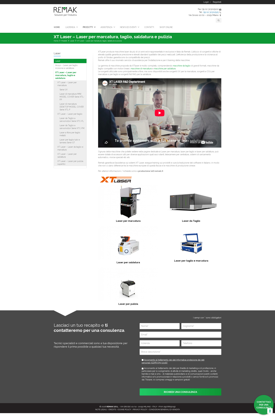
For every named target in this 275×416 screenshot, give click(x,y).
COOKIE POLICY (124, 409)
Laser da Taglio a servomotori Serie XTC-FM (72, 126)
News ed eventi (128, 27)
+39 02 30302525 (211, 12)
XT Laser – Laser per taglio (69, 114)
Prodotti (64, 41)
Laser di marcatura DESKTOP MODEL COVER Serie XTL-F (72, 107)
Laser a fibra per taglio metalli (70, 134)
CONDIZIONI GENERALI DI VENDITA (164, 409)
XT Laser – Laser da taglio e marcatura (70, 148)
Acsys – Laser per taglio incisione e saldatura (66, 66)
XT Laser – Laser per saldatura (67, 155)
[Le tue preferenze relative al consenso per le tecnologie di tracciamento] (270, 411)
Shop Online (166, 27)
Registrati (216, 2)
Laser (72, 41)
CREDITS (112, 409)
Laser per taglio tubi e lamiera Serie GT (70, 141)
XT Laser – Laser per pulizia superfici (70, 162)
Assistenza (106, 27)
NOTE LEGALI (101, 409)
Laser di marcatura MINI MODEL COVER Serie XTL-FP (72, 97)
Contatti (149, 27)
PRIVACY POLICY (140, 409)
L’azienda (70, 27)
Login (206, 2)
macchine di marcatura (141, 68)
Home (57, 27)
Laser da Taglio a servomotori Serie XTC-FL (72, 119)
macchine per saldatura (165, 68)
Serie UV (64, 89)
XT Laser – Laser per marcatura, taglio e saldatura (65, 75)
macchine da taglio (181, 66)
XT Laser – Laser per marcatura (67, 83)
